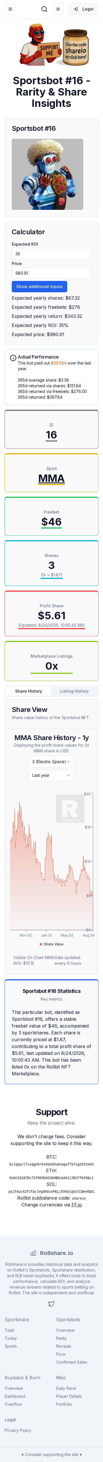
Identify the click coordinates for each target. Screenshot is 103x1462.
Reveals (63, 1346)
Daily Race (66, 1388)
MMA (51, 478)
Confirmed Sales (71, 1362)
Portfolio (64, 1404)
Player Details (69, 1396)
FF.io (77, 1205)
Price (17, 264)
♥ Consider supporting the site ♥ (51, 1454)
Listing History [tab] (74, 691)
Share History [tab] (28, 691)
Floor (61, 1354)
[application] (51, 870)
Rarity (61, 1338)
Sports (11, 1346)
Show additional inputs (39, 286)
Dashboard (15, 1396)
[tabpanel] (51, 837)
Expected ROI (25, 244)
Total (9, 1330)
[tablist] (51, 691)
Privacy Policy (18, 1430)
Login (88, 9)
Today (11, 1338)
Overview (65, 1330)
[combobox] (51, 761)
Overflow (13, 1404)
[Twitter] (51, 1303)
